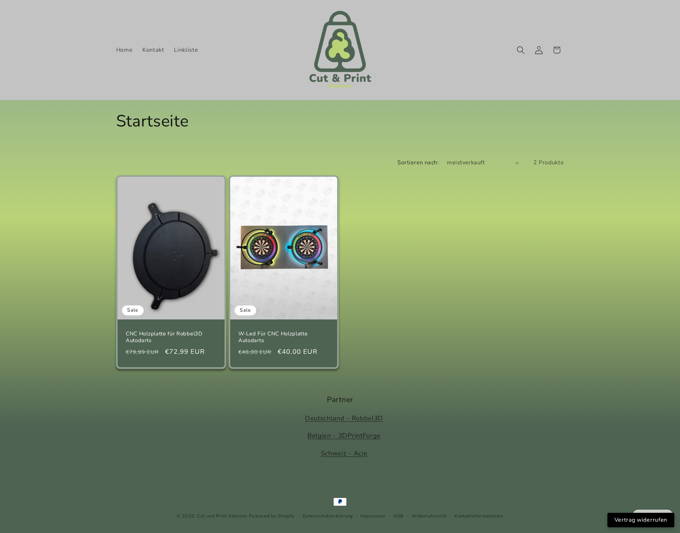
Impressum (373, 516)
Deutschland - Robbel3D (344, 418)
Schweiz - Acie (344, 453)
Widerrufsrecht (429, 516)
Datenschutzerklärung (328, 516)
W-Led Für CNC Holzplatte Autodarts (273, 337)
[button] (521, 50)
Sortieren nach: (418, 162)
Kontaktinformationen (478, 516)
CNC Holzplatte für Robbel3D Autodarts (164, 337)
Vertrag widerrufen (640, 520)
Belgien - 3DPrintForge (344, 435)
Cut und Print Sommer (222, 516)
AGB (398, 516)
